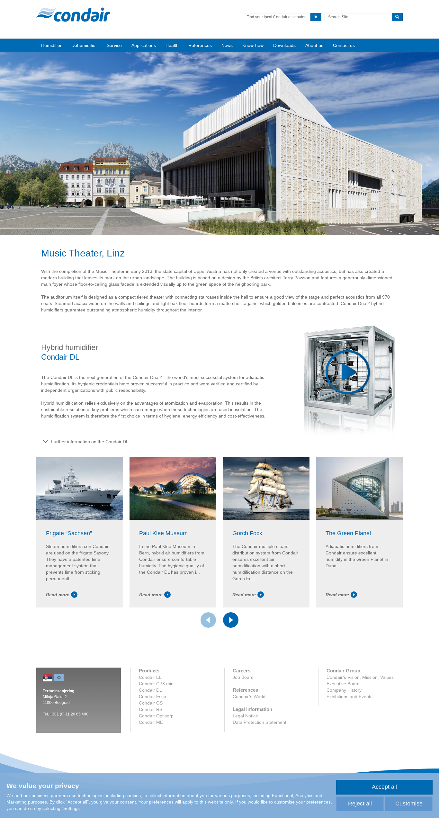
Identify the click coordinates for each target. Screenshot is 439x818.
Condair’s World (249, 696)
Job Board (243, 677)
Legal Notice (245, 715)
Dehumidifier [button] (84, 45)
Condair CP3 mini (157, 683)
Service (114, 45)
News (227, 45)
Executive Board (343, 683)
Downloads (284, 45)
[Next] (231, 620)
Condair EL (150, 677)
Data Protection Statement (259, 722)
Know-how (253, 45)
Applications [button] (143, 45)
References (200, 45)
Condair (73, 14)
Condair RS (150, 709)
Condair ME (151, 722)
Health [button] (172, 45)
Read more (57, 594)
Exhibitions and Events (349, 696)
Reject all (360, 803)
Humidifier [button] (51, 45)
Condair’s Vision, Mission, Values (360, 677)
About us (314, 45)
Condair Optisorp (156, 715)
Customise (409, 803)
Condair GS (151, 703)
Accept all (384, 787)
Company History (344, 690)
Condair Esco (152, 696)
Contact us (344, 45)
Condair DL (150, 690)
